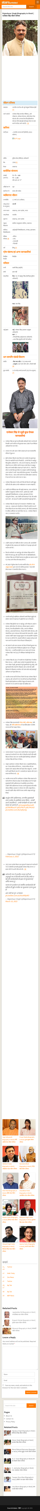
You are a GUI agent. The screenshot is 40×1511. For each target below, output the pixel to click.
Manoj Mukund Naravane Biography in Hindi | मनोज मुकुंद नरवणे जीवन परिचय (24, 1450)
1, (3, 1267)
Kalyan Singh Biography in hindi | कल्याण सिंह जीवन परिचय (22, 1441)
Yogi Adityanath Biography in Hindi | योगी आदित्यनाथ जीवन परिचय (9, 1139)
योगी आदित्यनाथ (16, 725)
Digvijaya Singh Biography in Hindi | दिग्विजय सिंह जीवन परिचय (23, 1432)
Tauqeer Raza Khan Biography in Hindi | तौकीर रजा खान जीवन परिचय (22, 1478)
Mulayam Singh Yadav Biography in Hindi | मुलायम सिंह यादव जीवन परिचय (27, 1219)
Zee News (10, 1277)
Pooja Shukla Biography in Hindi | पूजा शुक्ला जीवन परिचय (27, 1139)
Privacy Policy (10, 1422)
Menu (37, 2)
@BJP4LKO (29, 807)
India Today (11, 1273)
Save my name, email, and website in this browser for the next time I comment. (17, 1386)
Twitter (9, 1267)
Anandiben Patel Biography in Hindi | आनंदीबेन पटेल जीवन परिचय (27, 1193)
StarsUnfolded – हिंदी (14, 1508)
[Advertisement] (20, 78)
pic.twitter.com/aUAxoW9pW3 (17, 895)
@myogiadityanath (26, 805)
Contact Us (9, 1419)
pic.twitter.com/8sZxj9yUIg (16, 810)
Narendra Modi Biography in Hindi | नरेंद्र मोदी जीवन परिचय (27, 1166)
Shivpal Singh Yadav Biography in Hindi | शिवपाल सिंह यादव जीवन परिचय (8, 1247)
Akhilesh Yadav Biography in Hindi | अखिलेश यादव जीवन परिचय (9, 1166)
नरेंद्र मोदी (22, 722)
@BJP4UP (21, 807)
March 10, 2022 (11, 901)
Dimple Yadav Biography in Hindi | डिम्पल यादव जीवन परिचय (10, 1219)
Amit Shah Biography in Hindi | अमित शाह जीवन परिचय (9, 1193)
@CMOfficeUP (10, 807)
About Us (9, 1416)
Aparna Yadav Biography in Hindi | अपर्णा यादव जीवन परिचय (27, 1246)
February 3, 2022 (12, 856)
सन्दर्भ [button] (4, 1262)
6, (3, 1285)
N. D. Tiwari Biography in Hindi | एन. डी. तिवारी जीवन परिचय (23, 1460)
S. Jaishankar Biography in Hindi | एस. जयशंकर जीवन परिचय (23, 1469)
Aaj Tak (9, 1285)
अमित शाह (29, 722)
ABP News (10, 1296)
